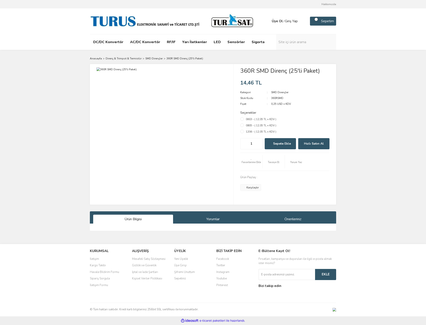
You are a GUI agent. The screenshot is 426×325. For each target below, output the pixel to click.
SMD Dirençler (279, 92)
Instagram (222, 272)
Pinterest (222, 285)
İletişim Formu (99, 285)
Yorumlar (213, 219)
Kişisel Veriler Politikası (147, 279)
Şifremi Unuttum (184, 272)
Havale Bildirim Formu (104, 272)
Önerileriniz (292, 219)
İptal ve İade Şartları (145, 272)
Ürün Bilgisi (133, 219)
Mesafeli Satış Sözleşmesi (149, 259)
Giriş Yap (291, 21)
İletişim (94, 259)
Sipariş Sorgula (100, 279)
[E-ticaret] (212, 321)
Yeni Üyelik (181, 259)
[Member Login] (267, 21)
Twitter (220, 265)
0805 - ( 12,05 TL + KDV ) (261, 125)
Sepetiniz (180, 279)
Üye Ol (277, 21)
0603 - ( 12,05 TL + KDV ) (261, 119)
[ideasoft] (190, 321)
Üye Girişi (180, 265)
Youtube (221, 279)
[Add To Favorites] (251, 161)
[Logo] (173, 21)
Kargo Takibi (98, 265)
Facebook (222, 259)
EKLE (326, 274)
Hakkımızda (328, 4)
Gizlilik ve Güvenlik (144, 265)
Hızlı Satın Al (314, 143)
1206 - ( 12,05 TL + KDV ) (261, 131)
